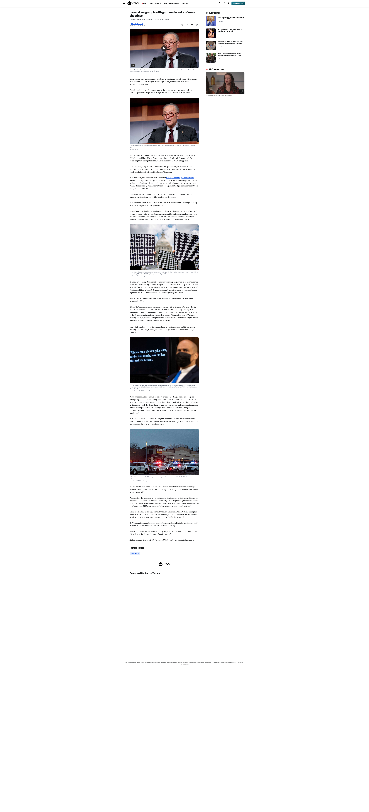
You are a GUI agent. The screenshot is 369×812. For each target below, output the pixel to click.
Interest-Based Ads (183, 662)
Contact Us (240, 662)
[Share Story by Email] (192, 25)
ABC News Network (130, 662)
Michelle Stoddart (137, 24)
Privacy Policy (140, 662)
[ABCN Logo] (133, 3)
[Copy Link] (197, 25)
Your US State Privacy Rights (152, 662)
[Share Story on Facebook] (182, 25)
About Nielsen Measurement (196, 662)
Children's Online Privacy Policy (169, 662)
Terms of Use (207, 662)
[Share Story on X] (187, 25)
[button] (124, 3)
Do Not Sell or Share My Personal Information (224, 662)
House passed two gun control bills (180, 177)
